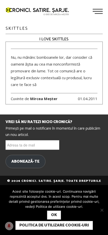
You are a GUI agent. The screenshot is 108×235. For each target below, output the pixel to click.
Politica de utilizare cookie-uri (54, 225)
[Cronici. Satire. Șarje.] (39, 11)
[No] (101, 210)
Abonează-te (25, 161)
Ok (54, 215)
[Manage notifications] (9, 226)
